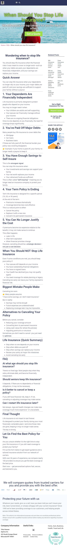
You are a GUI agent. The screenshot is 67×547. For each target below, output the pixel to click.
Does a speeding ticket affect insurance (51, 84)
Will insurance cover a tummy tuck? (51, 64)
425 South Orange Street (9, 534)
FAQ (7, 45)
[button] (16, 2)
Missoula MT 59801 (7, 536)
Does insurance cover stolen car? (61, 64)
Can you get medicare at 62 (60, 83)
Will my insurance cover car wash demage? (51, 74)
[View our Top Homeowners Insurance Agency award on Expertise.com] (56, 539)
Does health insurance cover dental (61, 74)
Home (3, 45)
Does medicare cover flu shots (51, 93)
